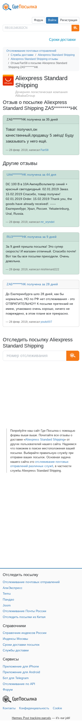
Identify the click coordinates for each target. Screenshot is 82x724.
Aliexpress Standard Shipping (44, 439)
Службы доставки (16, 650)
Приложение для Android (21, 672)
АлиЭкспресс (12, 588)
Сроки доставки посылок (21, 644)
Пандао (8, 599)
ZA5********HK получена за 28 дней (32, 284)
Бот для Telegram (16, 678)
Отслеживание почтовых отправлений (31, 582)
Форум (38, 20)
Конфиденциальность (34, 708)
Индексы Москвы (15, 638)
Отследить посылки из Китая (24, 617)
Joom (7, 605)
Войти (52, 20)
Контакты (9, 708)
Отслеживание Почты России (24, 611)
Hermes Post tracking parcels (31, 718)
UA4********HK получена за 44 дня (31, 174)
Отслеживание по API (19, 684)
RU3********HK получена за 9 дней (31, 237)
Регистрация (68, 20)
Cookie (57, 708)
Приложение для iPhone (21, 666)
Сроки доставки (62, 40)
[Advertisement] (41, 396)
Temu (7, 593)
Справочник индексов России (24, 633)
